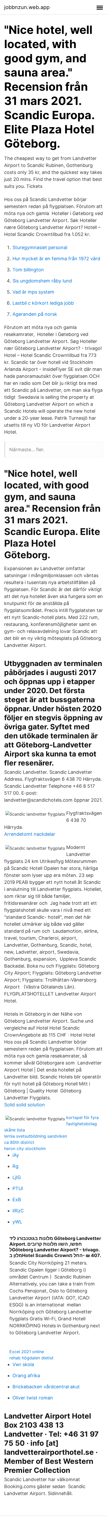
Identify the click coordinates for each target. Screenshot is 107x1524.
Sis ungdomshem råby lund (42, 281)
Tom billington (28, 269)
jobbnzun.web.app (27, 7)
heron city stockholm (25, 1148)
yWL (17, 1221)
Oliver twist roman (32, 1397)
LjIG (16, 1177)
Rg (15, 1166)
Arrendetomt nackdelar (29, 834)
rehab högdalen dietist (31, 1357)
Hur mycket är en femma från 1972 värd (56, 258)
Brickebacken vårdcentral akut (46, 1386)
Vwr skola (23, 1364)
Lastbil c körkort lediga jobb (43, 303)
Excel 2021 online (26, 1351)
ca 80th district (19, 1142)
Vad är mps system (33, 292)
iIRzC (18, 1210)
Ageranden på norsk (34, 314)
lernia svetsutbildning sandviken (35, 1136)
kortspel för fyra (82, 1117)
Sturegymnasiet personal (39, 247)
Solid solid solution (24, 1104)
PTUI (17, 1188)
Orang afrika (26, 1375)
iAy (15, 1155)
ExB (16, 1199)
